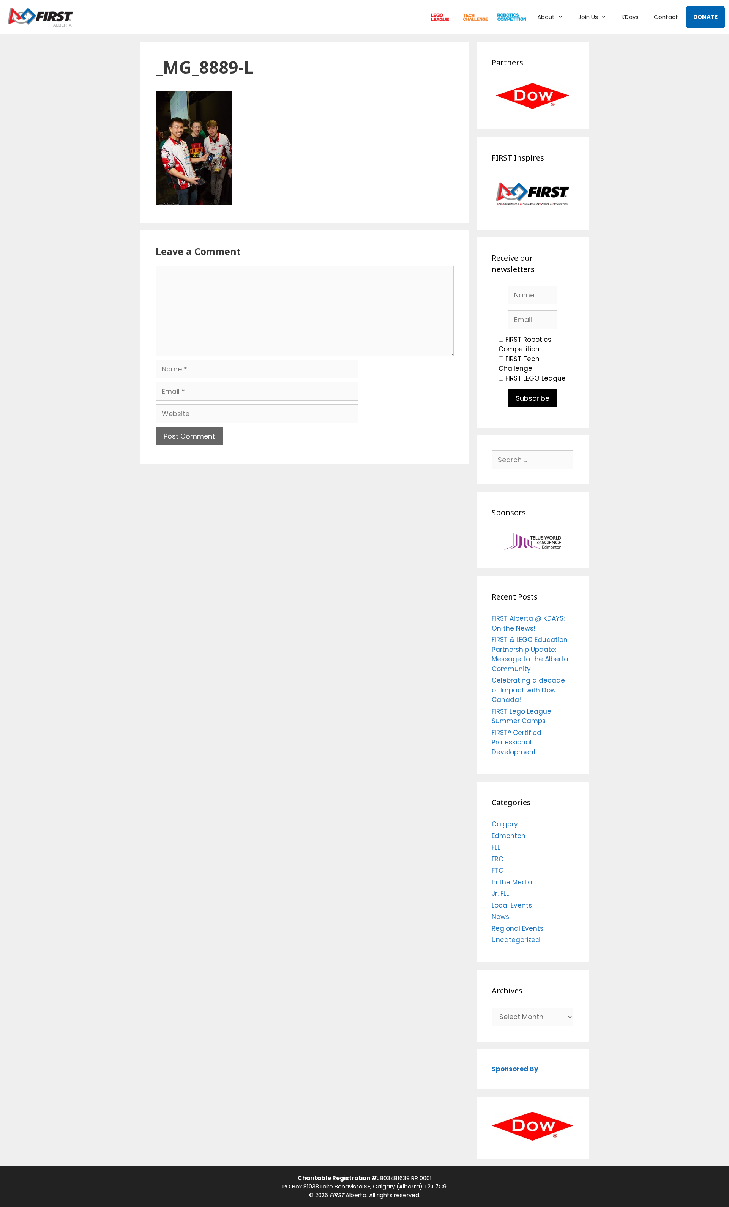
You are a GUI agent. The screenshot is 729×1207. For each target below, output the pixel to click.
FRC (508, 17)
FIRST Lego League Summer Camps (521, 716)
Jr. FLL (500, 893)
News (500, 916)
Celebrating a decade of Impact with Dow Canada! (528, 690)
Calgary (505, 824)
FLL (438, 17)
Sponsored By (515, 1068)
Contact (666, 17)
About (546, 17)
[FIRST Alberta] (42, 17)
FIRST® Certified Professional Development (516, 742)
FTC (472, 17)
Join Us (588, 17)
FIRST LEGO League (535, 378)
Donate (705, 17)
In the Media (512, 882)
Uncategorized (516, 939)
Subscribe (532, 398)
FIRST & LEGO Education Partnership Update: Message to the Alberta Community (530, 654)
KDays (630, 17)
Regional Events (517, 928)
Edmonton (508, 835)
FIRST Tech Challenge (519, 363)
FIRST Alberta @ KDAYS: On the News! (528, 623)
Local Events (512, 905)
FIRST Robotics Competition (525, 344)
